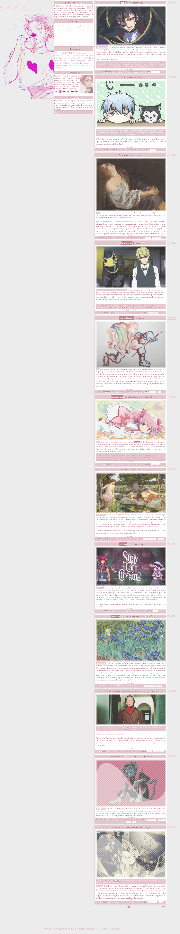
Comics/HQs (58, 56)
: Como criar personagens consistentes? (131, 616)
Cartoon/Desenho (81, 53)
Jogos (91, 58)
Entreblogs (147, 515)
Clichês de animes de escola (131, 77)
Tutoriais (57, 68)
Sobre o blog (74, 65)
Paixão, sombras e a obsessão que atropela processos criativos (131, 691)
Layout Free (58, 61)
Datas (56, 58)
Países (84, 61)
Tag (87, 65)
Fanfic (75, 58)
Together (110, 517)
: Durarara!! (131, 243)
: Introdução (131, 318)
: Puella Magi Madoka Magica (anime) (131, 397)
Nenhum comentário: (136, 72)
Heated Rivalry (108, 816)
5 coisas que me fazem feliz (131, 469)
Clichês (90, 53)
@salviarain (100, 743)
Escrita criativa (68, 58)
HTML (85, 58)
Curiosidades (88, 55)
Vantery (64, 68)
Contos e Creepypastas (73, 56)
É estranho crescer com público (131, 155)
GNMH (58, 929)
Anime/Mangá (67, 52)
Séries (83, 65)
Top (92, 65)
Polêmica (66, 63)
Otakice (78, 61)
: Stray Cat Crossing (131, 544)
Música (72, 61)
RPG (92, 63)
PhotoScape (58, 63)
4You (56, 53)
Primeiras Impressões (80, 63)
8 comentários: (130, 539)
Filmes (80, 58)
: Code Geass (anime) (131, 2)
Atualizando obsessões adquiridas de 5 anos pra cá (131, 756)
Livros (66, 61)
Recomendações (60, 65)
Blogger (91, 929)
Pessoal (90, 60)
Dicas (60, 58)
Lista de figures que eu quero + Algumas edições (131, 827)
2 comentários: (137, 150)
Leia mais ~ (130, 69)
